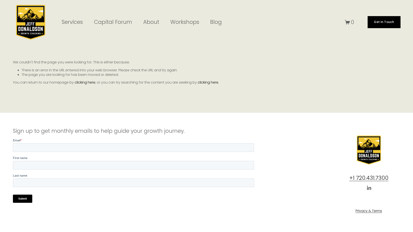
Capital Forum (113, 22)
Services (72, 22)
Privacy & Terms (369, 211)
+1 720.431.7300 (368, 178)
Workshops (184, 22)
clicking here (85, 82)
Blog (216, 22)
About (151, 22)
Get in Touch (384, 22)
